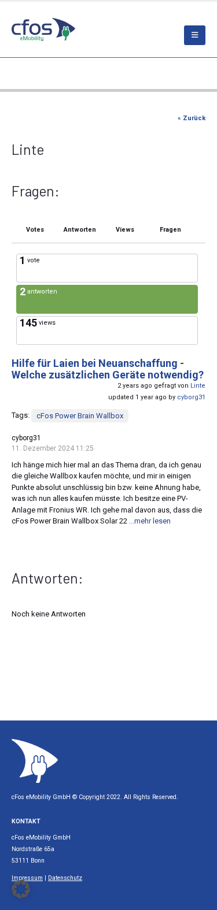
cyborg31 (191, 397)
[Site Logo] (35, 760)
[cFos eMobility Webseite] (43, 29)
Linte (197, 385)
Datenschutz (65, 878)
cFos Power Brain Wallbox (79, 415)
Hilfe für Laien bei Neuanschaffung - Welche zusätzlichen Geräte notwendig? (108, 369)
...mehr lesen (150, 521)
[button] (21, 889)
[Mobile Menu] (194, 35)
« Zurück (191, 118)
